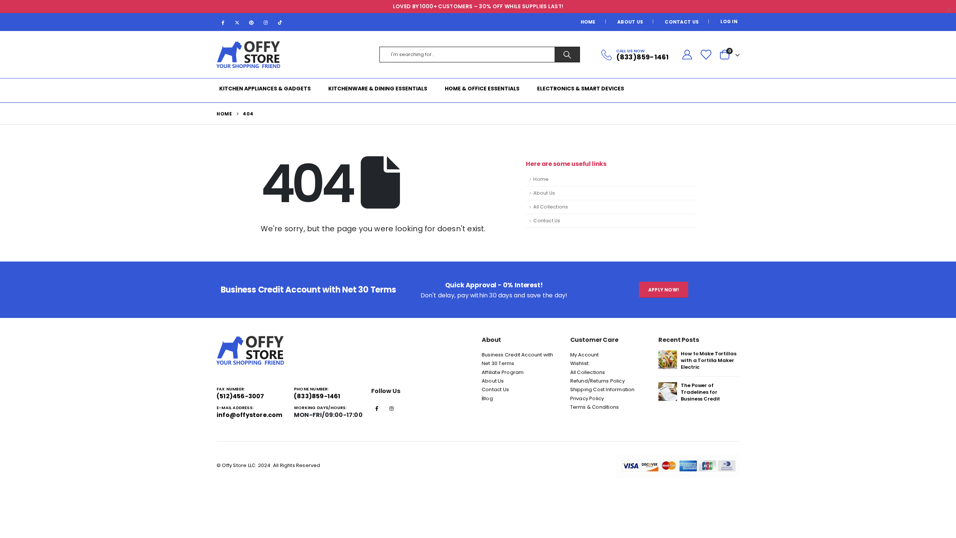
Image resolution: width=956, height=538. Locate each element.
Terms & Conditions (594, 407)
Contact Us (682, 22)
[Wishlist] (706, 54)
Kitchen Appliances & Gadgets (265, 88)
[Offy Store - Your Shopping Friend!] (248, 54)
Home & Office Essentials (482, 88)
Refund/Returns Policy (597, 380)
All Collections (550, 207)
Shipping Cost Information (602, 389)
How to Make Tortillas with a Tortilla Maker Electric (708, 360)
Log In (729, 21)
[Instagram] (265, 22)
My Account (584, 354)
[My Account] (687, 55)
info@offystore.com (250, 415)
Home (588, 22)
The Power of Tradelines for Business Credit (700, 392)
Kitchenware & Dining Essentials (377, 88)
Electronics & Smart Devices (580, 88)
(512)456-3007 (240, 396)
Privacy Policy (587, 398)
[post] (667, 359)
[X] (237, 22)
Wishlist (579, 363)
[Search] (567, 54)
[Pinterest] (251, 22)
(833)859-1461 (317, 396)
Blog (487, 398)
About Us (630, 22)
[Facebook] (222, 22)
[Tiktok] (280, 22)
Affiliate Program (503, 372)
